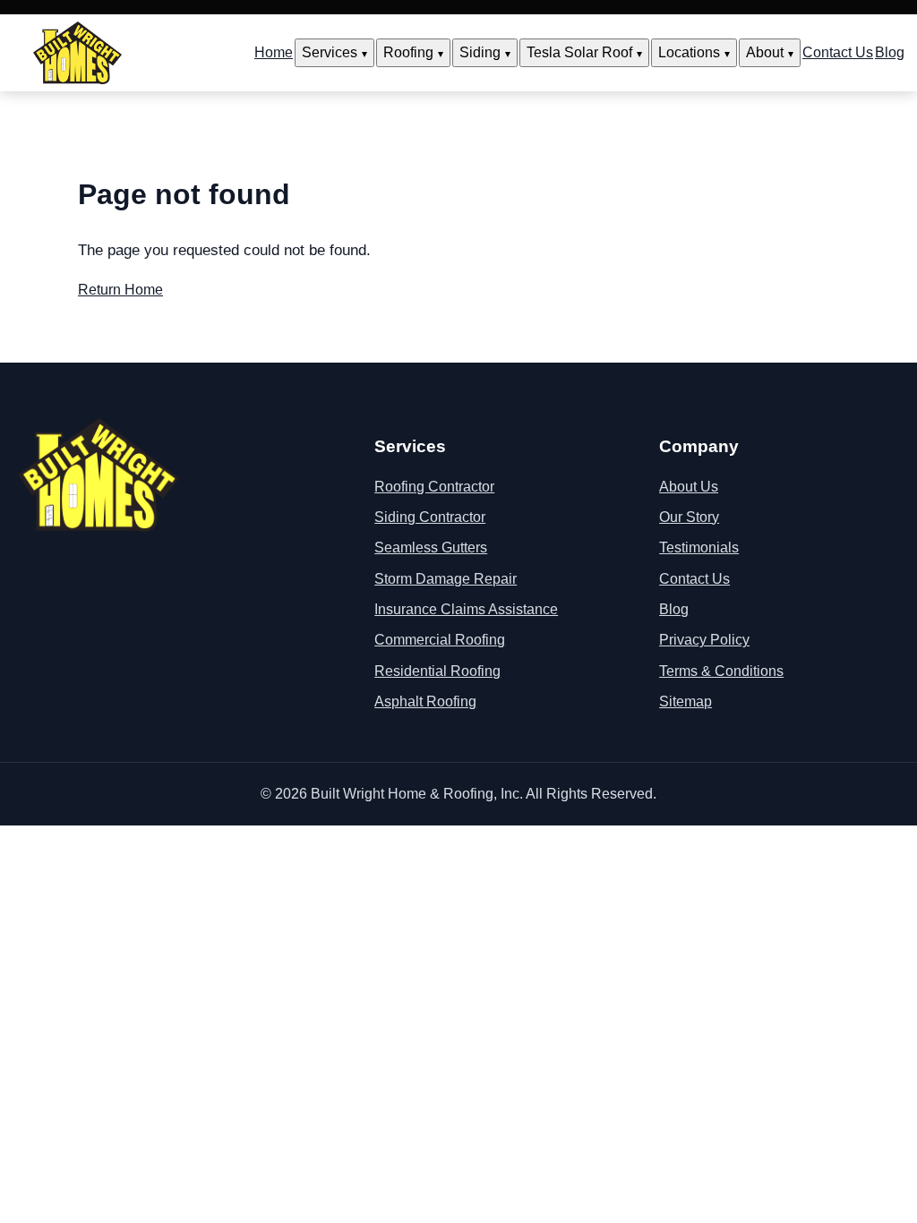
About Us (688, 486)
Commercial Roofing (439, 639)
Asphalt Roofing (425, 701)
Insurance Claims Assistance (466, 609)
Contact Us (837, 52)
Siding (480, 52)
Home (273, 52)
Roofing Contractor (434, 486)
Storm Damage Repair (445, 578)
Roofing (408, 52)
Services (329, 52)
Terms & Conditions (721, 671)
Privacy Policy (704, 639)
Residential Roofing (437, 671)
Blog (889, 52)
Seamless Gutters (430, 547)
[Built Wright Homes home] (77, 52)
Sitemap (685, 701)
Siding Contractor (429, 517)
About (765, 52)
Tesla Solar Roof (579, 52)
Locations (689, 52)
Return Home (120, 289)
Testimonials (699, 547)
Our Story (689, 517)
